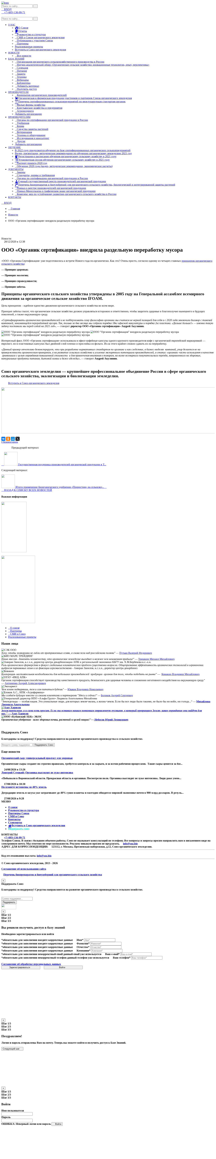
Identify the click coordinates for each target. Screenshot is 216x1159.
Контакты (14, 819)
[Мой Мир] (13, 439)
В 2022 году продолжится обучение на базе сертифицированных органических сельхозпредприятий (72, 150)
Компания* (83, 950)
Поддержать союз (18, 828)
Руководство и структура (23, 810)
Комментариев (9, 442)
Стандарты (15, 822)
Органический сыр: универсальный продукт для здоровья (37, 758)
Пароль (5, 1117)
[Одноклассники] (8, 439)
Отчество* (83, 947)
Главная (15, 208)
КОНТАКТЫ (14, 197)
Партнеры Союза (18, 813)
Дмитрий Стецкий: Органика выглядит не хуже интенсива (37, 772)
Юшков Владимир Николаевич (85, 689)
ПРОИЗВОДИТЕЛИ (18, 92)
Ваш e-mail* (112, 954)
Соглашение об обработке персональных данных (31, 964)
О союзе (13, 807)
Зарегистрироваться (20, 967)
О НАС (11, 25)
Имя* (80, 940)
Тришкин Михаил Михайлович (156, 659)
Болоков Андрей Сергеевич (117, 695)
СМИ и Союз (16, 816)
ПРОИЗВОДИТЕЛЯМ (19, 117)
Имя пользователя (12, 1110)
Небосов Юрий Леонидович (111, 719)
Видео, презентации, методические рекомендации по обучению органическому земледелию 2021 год (73, 153)
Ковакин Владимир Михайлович (180, 674)
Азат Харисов (20, 713)
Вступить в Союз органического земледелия (40, 49)
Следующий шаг (11, 1048)
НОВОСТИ (13, 53)
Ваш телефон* (121, 957)
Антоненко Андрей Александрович (25, 683)
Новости (13, 214)
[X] (18, 439)
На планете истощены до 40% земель (24, 787)
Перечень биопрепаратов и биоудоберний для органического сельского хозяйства (52, 874)
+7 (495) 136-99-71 (14, 837)
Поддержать (9, 902)
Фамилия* (83, 943)
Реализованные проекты (29, 46)
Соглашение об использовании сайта (23, 868)
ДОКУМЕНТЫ (15, 169)
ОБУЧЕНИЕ (14, 147)
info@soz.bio (130, 843)
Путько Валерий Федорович (135, 653)
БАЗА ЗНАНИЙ (16, 59)
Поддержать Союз (44, 745)
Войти (62, 967)
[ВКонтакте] (3, 439)
